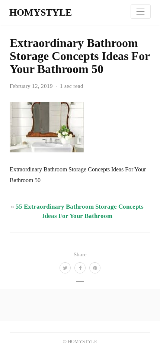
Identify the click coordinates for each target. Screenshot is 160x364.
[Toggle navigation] (141, 11)
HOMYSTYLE (40, 12)
